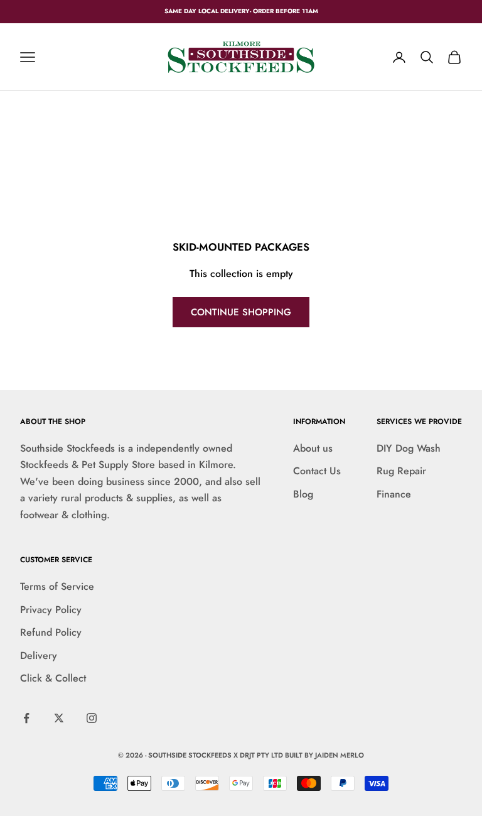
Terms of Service (57, 586)
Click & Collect (53, 678)
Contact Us (317, 471)
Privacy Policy (51, 609)
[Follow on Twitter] (59, 718)
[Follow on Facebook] (26, 718)
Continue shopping (241, 312)
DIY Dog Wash (409, 448)
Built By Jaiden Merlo (324, 755)
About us (313, 448)
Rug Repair (401, 471)
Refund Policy (51, 632)
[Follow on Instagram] (91, 718)
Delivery (38, 655)
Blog (303, 494)
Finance (394, 494)
